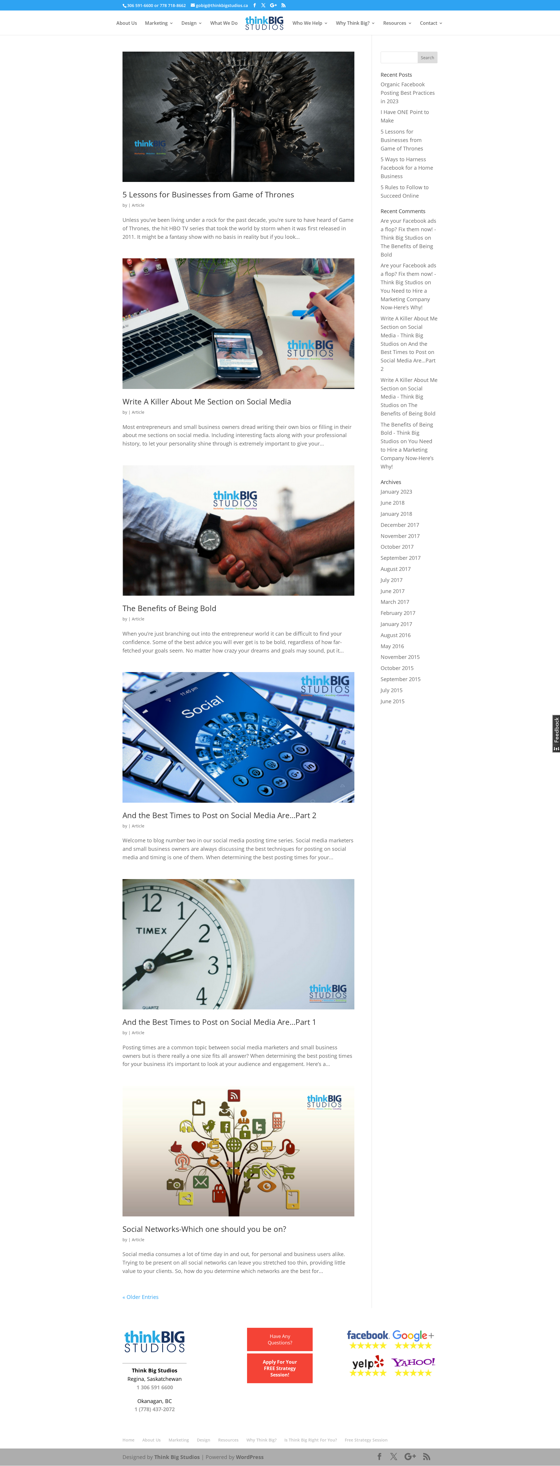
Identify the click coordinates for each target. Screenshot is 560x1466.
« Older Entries (141, 1296)
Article (138, 205)
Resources (394, 23)
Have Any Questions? (280, 1339)
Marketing (156, 23)
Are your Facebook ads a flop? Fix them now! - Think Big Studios (408, 229)
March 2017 (395, 601)
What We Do (224, 23)
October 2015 (397, 667)
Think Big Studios (177, 1456)
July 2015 (391, 690)
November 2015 (400, 656)
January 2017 (396, 623)
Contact (428, 23)
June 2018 (393, 502)
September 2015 (401, 679)
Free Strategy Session (366, 1440)
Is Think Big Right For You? (310, 1440)
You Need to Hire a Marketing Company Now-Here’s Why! (405, 299)
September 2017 (401, 557)
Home (128, 1440)
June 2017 (393, 591)
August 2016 (396, 635)
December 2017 (400, 524)
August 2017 (396, 568)
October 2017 (397, 546)
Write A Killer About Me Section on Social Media (207, 401)
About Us (126, 23)
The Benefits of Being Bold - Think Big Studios (407, 433)
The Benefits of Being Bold (169, 608)
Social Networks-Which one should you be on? (204, 1229)
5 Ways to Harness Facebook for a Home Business (407, 168)
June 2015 (393, 701)
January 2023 (396, 491)
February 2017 (398, 612)
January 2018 (396, 513)
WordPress (250, 1456)
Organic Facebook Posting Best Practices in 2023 (408, 93)
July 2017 (391, 579)
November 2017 (400, 535)
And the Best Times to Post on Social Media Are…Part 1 (219, 1022)
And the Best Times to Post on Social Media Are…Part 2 (219, 815)
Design (189, 23)
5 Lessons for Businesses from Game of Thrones (208, 194)
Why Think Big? (353, 23)
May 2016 (392, 646)
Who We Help (307, 23)
